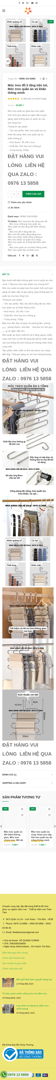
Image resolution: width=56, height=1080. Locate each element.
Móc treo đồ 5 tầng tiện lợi (22, 231)
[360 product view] (8, 61)
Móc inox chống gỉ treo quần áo (25, 224)
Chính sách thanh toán (13, 958)
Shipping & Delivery (14, 783)
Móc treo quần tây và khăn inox (23, 250)
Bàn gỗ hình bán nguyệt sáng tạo (34, 979)
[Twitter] (23, 3)
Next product (46, 78)
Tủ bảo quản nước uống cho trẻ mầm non (24, 993)
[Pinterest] (37, 3)
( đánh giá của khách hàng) (33, 99)
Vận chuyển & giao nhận (14, 963)
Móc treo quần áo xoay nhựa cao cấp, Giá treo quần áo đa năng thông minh (41, 836)
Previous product (40, 78)
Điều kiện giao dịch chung (15, 952)
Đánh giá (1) (9, 774)
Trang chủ (12, 79)
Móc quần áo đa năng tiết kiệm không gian (26, 227)
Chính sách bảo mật (12, 968)
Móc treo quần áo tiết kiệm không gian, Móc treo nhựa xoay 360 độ (13, 836)
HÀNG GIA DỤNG (27, 79)
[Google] (27, 3)
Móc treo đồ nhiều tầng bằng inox (24, 234)
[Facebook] (19, 3)
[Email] (32, 3)
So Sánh (15, 207)
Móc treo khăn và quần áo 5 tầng (24, 239)
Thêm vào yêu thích (21, 202)
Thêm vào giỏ (33, 194)
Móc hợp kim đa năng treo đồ (32, 221)
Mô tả (5, 274)
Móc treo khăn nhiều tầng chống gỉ (25, 237)
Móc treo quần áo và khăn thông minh (28, 247)
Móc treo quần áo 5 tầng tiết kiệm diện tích (27, 243)
